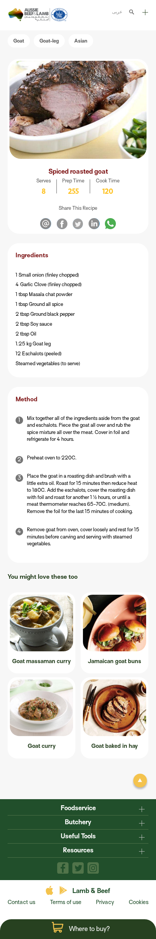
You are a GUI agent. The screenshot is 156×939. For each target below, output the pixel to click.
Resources (78, 850)
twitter (78, 868)
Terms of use (65, 902)
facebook (63, 868)
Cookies (138, 902)
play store (64, 890)
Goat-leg (49, 41)
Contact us (21, 902)
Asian (80, 41)
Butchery (78, 822)
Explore (144, 15)
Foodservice (78, 808)
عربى (117, 11)
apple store (50, 890)
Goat (18, 41)
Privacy (105, 902)
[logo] (39, 19)
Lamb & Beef (91, 891)
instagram (93, 868)
